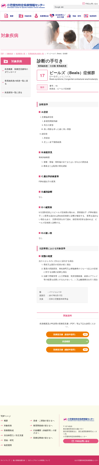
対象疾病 (10, 53)
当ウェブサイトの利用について (39, 460)
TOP (2, 53)
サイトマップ (5, 460)
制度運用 (8, 445)
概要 (6, 420)
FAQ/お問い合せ (91, 4)
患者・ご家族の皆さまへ (44, 420)
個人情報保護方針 (19, 460)
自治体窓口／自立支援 (13, 435)
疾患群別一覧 (20, 53)
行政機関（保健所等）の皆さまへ (45, 431)
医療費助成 (9, 430)
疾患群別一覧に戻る (13, 92)
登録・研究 (9, 440)
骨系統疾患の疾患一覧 (36, 53)
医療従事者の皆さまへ (43, 438)
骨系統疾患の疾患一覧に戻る (16, 82)
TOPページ (6, 415)
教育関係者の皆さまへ (43, 425)
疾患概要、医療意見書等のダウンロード (16, 70)
